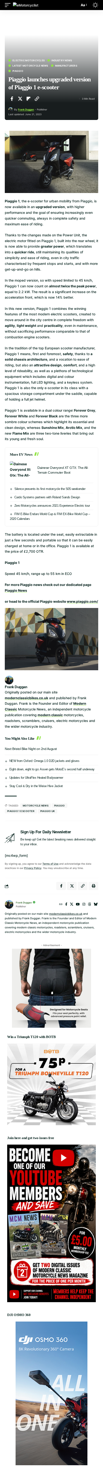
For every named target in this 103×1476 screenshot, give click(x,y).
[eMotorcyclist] (25, 5)
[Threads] (89, 905)
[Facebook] (66, 905)
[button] (9, 5)
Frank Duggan (26, 109)
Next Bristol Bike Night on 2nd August (31, 749)
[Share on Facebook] (11, 98)
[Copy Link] (37, 98)
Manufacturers (66, 65)
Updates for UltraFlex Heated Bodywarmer (36, 777)
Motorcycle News (35, 805)
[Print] (93, 886)
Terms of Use (50, 863)
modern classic (50, 715)
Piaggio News (16, 590)
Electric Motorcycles (28, 60)
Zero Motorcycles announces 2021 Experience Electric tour (52, 505)
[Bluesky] (95, 905)
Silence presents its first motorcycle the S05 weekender (50, 489)
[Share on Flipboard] (28, 98)
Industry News (62, 60)
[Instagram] (84, 905)
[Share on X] (20, 98)
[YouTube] (77, 905)
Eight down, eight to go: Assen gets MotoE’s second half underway (52, 769)
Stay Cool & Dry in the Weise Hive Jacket (36, 786)
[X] (71, 905)
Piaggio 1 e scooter (20, 811)
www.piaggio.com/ (82, 601)
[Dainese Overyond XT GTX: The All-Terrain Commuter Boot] (22, 470)
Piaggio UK (47, 811)
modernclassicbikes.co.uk (26, 698)
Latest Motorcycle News (30, 65)
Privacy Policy (32, 868)
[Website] (61, 905)
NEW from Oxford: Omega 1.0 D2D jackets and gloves (44, 761)
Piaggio (17, 71)
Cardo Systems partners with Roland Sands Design (47, 497)
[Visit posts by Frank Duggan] (10, 109)
